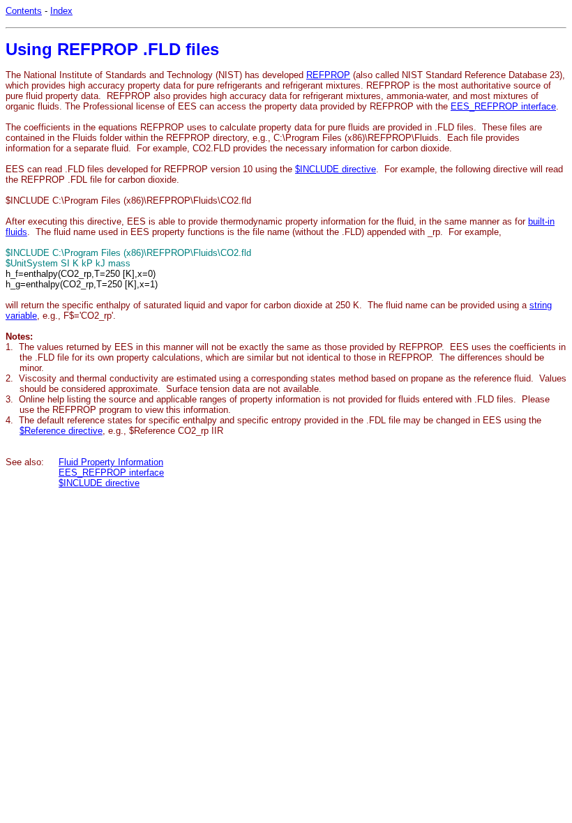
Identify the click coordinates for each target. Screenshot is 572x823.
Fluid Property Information (111, 462)
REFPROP (328, 75)
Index (61, 11)
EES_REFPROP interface (503, 106)
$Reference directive (61, 430)
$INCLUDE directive (335, 169)
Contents (24, 11)
